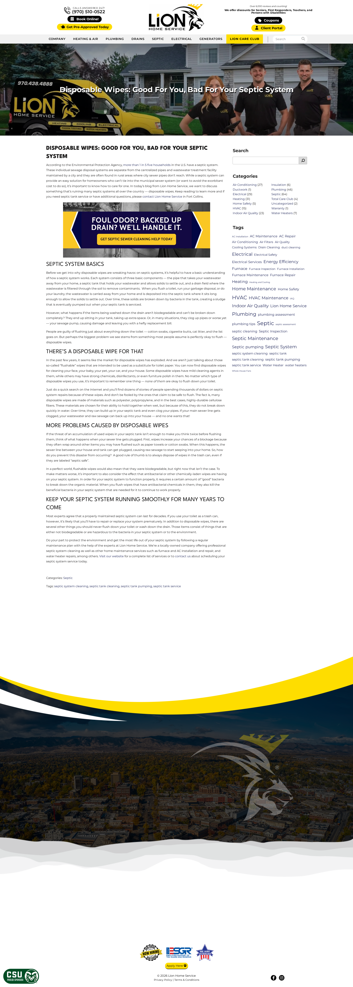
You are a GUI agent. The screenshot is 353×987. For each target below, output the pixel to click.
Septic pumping (247, 346)
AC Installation (240, 236)
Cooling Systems (244, 247)
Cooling (241, 915)
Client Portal (271, 28)
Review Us (277, 932)
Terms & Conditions (186, 979)
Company (57, 39)
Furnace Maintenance (250, 275)
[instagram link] (281, 978)
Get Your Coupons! (277, 943)
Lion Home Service (288, 305)
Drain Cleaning (269, 247)
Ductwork (240, 189)
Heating (239, 199)
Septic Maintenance (255, 338)
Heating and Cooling (259, 282)
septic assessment (286, 324)
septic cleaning (244, 331)
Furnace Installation (290, 269)
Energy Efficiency (280, 261)
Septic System (281, 346)
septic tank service (167, 586)
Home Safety (242, 203)
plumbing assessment (276, 314)
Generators (210, 39)
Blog (277, 915)
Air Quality (282, 242)
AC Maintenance (263, 236)
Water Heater (273, 365)
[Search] (304, 39)
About (277, 910)
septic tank (278, 353)
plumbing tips (243, 324)
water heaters (295, 365)
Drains (138, 39)
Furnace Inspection (262, 269)
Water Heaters (282, 213)
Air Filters (266, 242)
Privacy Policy (163, 979)
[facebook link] (273, 978)
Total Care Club (282, 199)
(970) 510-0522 (88, 11)
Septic (158, 39)
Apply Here (175, 965)
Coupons (271, 20)
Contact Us (277, 926)
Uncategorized (282, 203)
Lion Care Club (244, 39)
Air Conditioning (245, 185)
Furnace (239, 268)
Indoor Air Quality (245, 213)
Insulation (278, 185)
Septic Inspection (273, 331)
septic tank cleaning (105, 586)
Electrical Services (247, 262)
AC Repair (287, 236)
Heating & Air (85, 39)
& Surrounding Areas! (192, 806)
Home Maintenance (254, 288)
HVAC (237, 208)
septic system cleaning (71, 586)
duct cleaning (290, 247)
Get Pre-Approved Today (87, 27)
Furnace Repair (282, 275)
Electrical (181, 39)
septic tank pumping (136, 586)
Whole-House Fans (241, 371)
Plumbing (115, 39)
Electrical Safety (265, 254)
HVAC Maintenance (268, 297)
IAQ (292, 298)
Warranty (278, 208)
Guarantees (277, 937)
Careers (277, 921)
